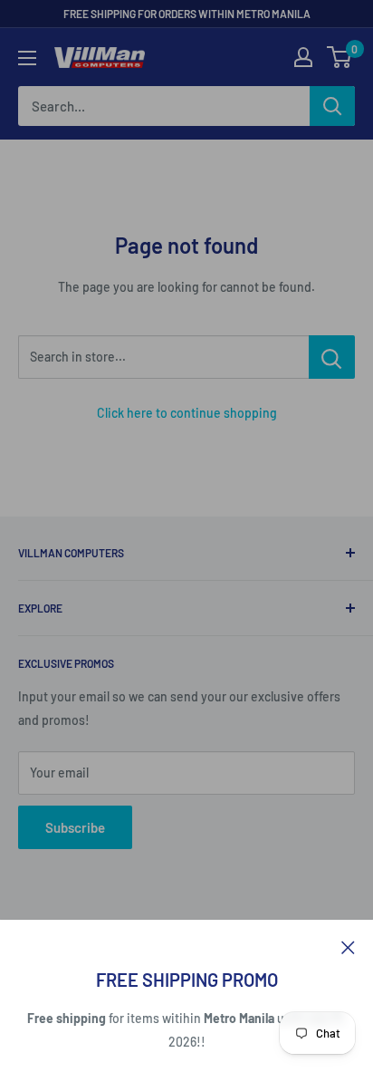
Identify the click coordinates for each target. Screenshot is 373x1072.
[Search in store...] (332, 357)
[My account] (303, 57)
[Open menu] (27, 58)
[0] (340, 57)
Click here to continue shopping (187, 412)
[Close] (348, 946)
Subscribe (75, 827)
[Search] (332, 106)
